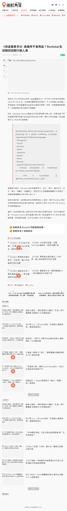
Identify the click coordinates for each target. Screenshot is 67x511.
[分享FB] (4, 60)
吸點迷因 (57, 15)
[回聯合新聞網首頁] (4, 5)
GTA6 (11, 285)
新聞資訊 (24, 10)
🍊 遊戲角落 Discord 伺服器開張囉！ (28, 227)
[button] (63, 5)
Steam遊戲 (46, 15)
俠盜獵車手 (20, 285)
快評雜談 (33, 10)
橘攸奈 (35, 15)
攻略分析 (5, 10)
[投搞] (53, 5)
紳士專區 (42, 10)
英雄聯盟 (26, 15)
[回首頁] (12, 5)
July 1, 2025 (40, 178)
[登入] (60, 5)
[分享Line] (4, 65)
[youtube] (56, 5)
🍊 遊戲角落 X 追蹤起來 (21, 230)
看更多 (33, 395)
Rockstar (30, 285)
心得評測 (14, 10)
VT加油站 (51, 10)
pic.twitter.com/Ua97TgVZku (28, 170)
